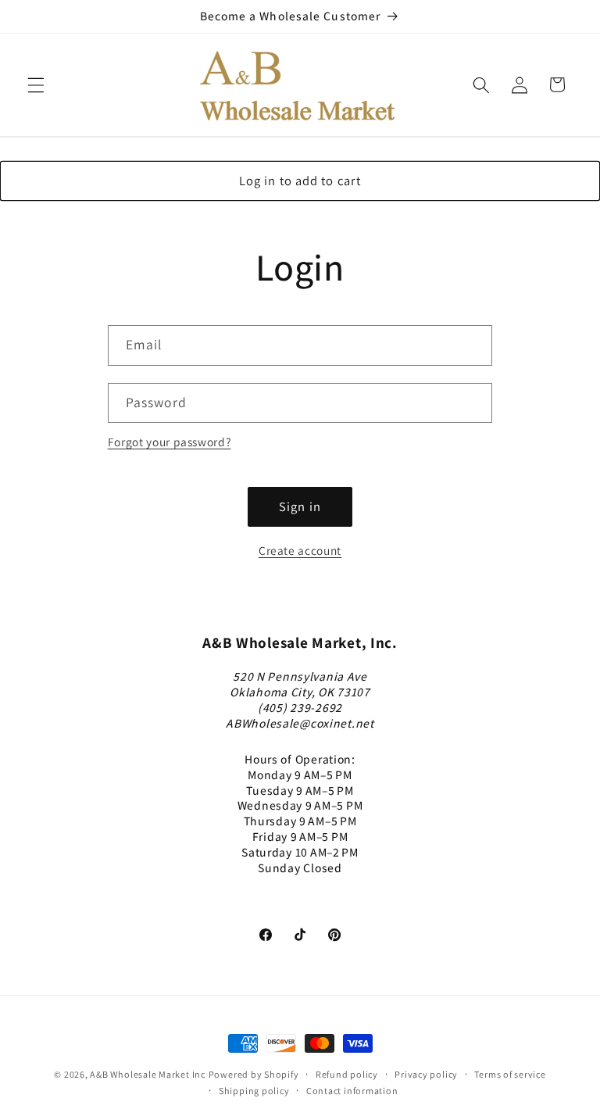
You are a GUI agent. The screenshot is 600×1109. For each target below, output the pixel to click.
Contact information (352, 1090)
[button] (36, 84)
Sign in (300, 506)
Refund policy (347, 1074)
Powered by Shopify (254, 1074)
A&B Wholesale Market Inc (147, 1074)
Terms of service (509, 1074)
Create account (300, 550)
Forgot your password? (169, 441)
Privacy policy (426, 1074)
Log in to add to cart (300, 180)
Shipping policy (254, 1090)
